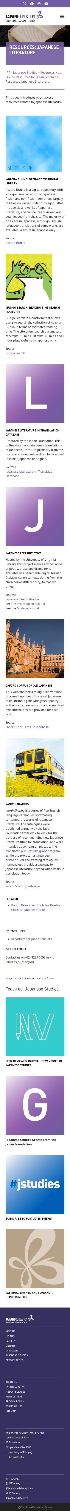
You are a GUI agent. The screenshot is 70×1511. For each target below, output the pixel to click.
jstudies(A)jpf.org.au (20, 962)
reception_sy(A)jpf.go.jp (20, 1452)
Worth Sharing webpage (23, 886)
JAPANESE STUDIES (17, 1355)
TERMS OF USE (14, 1406)
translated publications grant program (33, 851)
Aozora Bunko (15, 243)
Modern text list (28, 608)
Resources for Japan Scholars (31, 939)
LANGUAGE (12, 1350)
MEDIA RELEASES (15, 1392)
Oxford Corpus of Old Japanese (27, 727)
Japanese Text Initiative (22, 599)
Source (51, 978)
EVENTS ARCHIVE (15, 1387)
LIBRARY (10, 1346)
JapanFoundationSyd (17, 1498)
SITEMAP (11, 1411)
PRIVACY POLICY (15, 1401)
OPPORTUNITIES (15, 1360)
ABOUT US (11, 1382)
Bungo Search (15, 353)
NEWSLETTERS (14, 1396)
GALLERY (11, 1341)
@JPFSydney (13, 1483)
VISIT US (10, 1331)
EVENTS (10, 1336)
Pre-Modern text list (31, 604)
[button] (62, 16)
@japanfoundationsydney (19, 1488)
